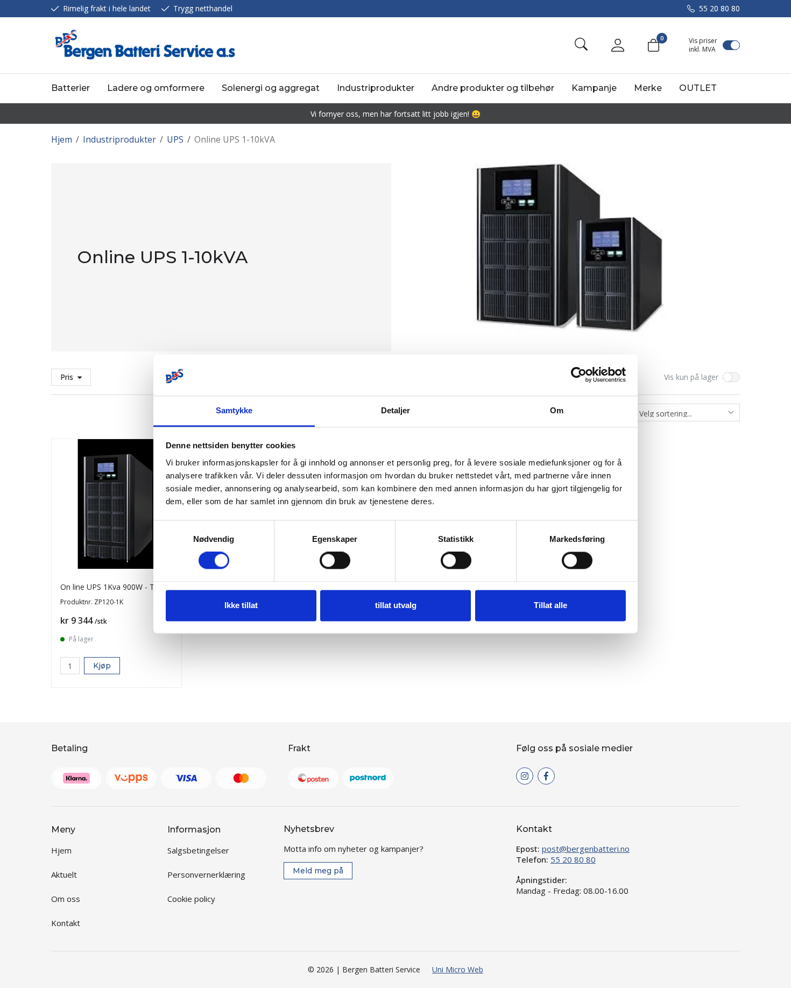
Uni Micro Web (457, 969)
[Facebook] (546, 776)
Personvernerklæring (206, 874)
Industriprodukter (375, 88)
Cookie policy (191, 898)
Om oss (65, 898)
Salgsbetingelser (198, 850)
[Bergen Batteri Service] (143, 45)
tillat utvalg (395, 605)
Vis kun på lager (691, 377)
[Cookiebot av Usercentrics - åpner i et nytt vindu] (579, 375)
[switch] (335, 560)
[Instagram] (524, 776)
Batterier (70, 88)
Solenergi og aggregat (271, 88)
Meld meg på (318, 871)
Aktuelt (64, 874)
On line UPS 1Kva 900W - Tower (116, 587)
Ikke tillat (241, 605)
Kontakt (65, 923)
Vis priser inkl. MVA (703, 45)
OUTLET (698, 88)
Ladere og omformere (155, 88)
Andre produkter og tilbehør (493, 88)
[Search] (581, 45)
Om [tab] (556, 410)
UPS (175, 139)
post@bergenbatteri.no (586, 848)
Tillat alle (550, 605)
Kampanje (594, 88)
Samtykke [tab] (234, 410)
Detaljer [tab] (396, 410)
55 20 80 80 (719, 8)
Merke (648, 88)
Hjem (61, 139)
